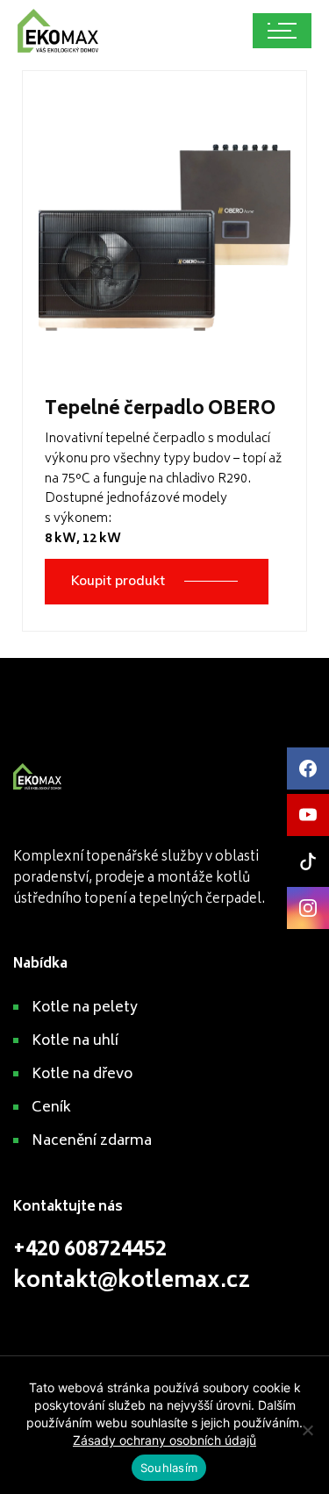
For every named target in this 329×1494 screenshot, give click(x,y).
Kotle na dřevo (82, 1074)
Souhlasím (168, 1468)
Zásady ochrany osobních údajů (164, 1440)
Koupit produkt (118, 580)
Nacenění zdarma (92, 1141)
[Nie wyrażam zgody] (307, 1430)
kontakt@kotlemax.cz (131, 1282)
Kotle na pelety (85, 1008)
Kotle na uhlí (75, 1041)
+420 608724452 (90, 1250)
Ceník (51, 1108)
